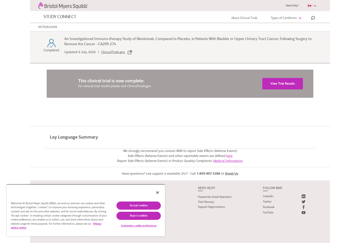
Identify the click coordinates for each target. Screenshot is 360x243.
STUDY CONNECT (60, 17)
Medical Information (228, 161)
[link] (284, 197)
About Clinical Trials (244, 18)
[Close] (157, 192)
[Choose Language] (312, 5)
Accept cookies (139, 205)
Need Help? (292, 5)
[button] (313, 18)
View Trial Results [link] (282, 83)
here (229, 156)
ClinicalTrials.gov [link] (113, 52)
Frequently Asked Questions (215, 196)
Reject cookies (138, 215)
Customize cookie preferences (138, 225)
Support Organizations (211, 206)
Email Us (231, 173)
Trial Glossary (206, 201)
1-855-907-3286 (208, 173)
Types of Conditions (284, 18)
